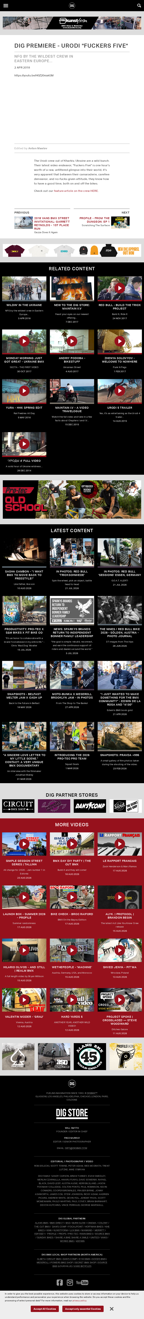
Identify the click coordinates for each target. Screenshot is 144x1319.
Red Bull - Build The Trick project (120, 306)
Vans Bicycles (82, 1266)
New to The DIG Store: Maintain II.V (72, 306)
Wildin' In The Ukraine (24, 305)
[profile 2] (126, 1056)
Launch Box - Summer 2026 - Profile (24, 915)
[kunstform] (72, 23)
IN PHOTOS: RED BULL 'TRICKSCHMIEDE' (72, 573)
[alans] (90, 1056)
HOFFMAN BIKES (94, 1226)
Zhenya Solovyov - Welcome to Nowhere (120, 359)
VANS (104, 1237)
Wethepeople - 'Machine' (72, 967)
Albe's (41, 1259)
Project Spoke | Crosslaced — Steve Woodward (120, 1020)
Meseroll (43, 1262)
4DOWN (80, 1241)
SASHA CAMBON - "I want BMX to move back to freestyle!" (24, 575)
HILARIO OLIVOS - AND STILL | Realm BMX (24, 969)
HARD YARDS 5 (72, 1016)
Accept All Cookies (45, 1308)
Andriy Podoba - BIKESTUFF (72, 359)
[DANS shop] (90, 806)
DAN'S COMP (59, 1226)
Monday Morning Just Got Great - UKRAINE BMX (24, 359)
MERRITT (99, 1230)
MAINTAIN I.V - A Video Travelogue (72, 409)
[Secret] (126, 806)
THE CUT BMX (42, 1226)
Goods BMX (99, 1259)
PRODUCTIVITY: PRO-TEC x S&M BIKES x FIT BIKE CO (24, 630)
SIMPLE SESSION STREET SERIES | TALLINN (24, 862)
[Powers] (54, 806)
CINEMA (91, 1223)
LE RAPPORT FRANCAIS (120, 861)
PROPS (62, 1233)
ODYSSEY (39, 1233)
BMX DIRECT (57, 1223)
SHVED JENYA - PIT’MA (120, 967)
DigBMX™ (92, 1093)
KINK (49, 1230)
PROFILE (52, 1233)
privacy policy (79, 1300)
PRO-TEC (73, 1233)
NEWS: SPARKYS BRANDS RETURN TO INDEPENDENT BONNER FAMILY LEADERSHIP (72, 632)
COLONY (103, 1223)
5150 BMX (84, 1259)
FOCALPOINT (75, 1226)
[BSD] (54, 1056)
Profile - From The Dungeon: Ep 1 (95, 220)
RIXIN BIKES (86, 1233)
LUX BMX (75, 1230)
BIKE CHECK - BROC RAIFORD (72, 914)
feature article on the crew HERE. (76, 191)
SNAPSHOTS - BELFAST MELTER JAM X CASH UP (24, 695)
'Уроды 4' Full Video (24, 460)
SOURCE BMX (102, 1233)
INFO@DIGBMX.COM (76, 1148)
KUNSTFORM (61, 1230)
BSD (67, 1223)
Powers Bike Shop (62, 1262)
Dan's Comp (70, 1259)
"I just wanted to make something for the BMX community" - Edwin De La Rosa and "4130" (120, 699)
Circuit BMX (54, 1259)
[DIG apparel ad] (72, 250)
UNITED (94, 1237)
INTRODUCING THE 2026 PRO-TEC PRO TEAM (72, 756)
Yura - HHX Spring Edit (24, 407)
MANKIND (86, 1230)
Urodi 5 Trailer (119, 407)
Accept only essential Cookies (83, 1308)
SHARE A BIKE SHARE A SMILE (72, 1237)
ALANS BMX (41, 1223)
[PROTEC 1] (72, 499)
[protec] (18, 1056)
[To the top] (72, 1083)
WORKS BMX (67, 1241)
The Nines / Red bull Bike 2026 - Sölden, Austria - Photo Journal (120, 632)
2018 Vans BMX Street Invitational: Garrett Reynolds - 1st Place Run (52, 223)
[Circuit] (18, 806)
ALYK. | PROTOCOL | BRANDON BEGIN (120, 915)
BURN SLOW (79, 1223)
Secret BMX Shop (85, 1262)
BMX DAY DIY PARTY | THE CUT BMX (72, 862)
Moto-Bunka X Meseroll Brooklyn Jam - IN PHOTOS (72, 695)
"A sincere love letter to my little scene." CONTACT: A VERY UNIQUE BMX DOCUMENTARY (24, 760)
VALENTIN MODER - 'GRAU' (24, 1016)
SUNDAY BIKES (45, 1237)
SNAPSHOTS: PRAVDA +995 (119, 755)
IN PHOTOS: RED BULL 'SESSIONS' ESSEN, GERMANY (119, 573)
